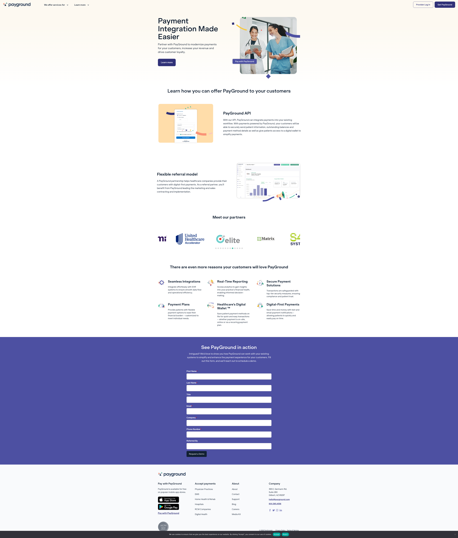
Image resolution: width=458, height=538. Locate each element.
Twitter (273, 510)
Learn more (80, 5)
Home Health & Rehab (205, 499)
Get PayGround (445, 4)
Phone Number (194, 429)
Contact (235, 494)
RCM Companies (203, 509)
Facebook (270, 510)
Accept (276, 534)
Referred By (192, 441)
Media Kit (236, 514)
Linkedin (281, 510)
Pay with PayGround (168, 513)
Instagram (277, 510)
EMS (197, 494)
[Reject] (455, 534)
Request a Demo (196, 454)
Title (189, 394)
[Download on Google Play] (168, 507)
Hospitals (199, 504)
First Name (192, 371)
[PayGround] (17, 5)
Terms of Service (293, 530)
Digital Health (201, 514)
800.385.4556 (275, 504)
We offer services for (54, 5)
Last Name (192, 383)
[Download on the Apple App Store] (168, 500)
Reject (285, 534)
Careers (235, 509)
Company (192, 417)
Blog (234, 504)
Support (235, 499)
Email (189, 406)
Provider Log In (423, 4)
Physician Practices (204, 489)
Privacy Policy (280, 530)
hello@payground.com (279, 499)
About (234, 489)
